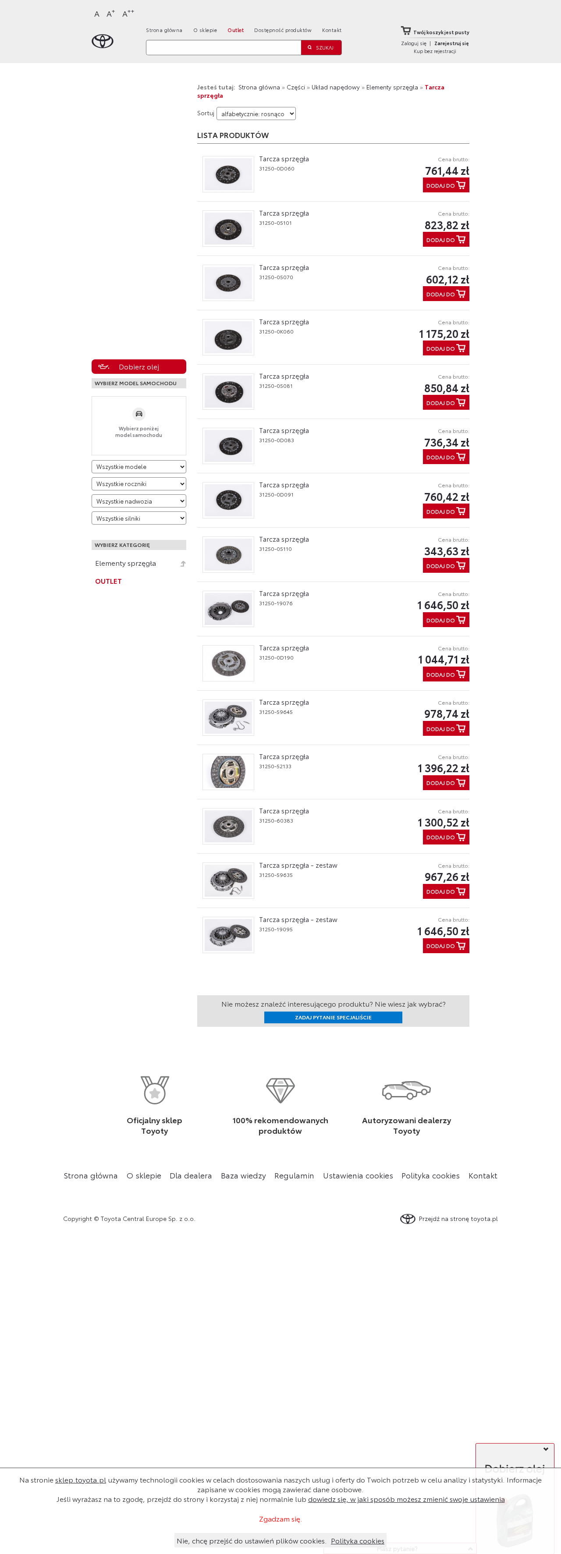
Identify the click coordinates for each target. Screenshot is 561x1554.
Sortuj (205, 112)
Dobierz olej (139, 366)
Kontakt (332, 29)
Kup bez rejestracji (435, 51)
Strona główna (164, 29)
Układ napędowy (336, 86)
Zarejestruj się (451, 43)
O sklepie (205, 29)
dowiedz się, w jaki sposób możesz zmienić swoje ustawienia (406, 1499)
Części (296, 86)
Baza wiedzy (243, 1175)
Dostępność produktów (283, 29)
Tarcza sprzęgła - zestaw (298, 864)
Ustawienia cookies (358, 1175)
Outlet (235, 29)
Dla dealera (191, 1175)
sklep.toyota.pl (80, 1479)
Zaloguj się (413, 43)
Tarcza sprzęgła (284, 158)
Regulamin (294, 1175)
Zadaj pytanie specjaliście (333, 1017)
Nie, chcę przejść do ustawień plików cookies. (252, 1540)
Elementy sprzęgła (125, 563)
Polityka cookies (430, 1175)
